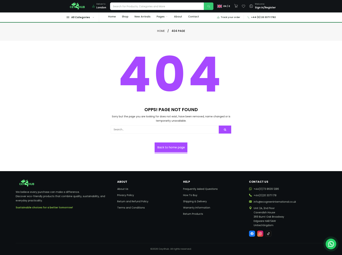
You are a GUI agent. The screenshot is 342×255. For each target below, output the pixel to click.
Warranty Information (196, 207)
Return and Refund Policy (132, 201)
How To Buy (190, 195)
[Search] (208, 6)
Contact (193, 16)
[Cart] (236, 6)
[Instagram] (260, 234)
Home (112, 16)
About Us (122, 189)
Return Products (193, 214)
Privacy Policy (125, 195)
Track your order (230, 17)
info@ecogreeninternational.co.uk (275, 202)
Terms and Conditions (131, 207)
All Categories (80, 17)
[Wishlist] (243, 6)
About (178, 16)
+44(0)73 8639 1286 (266, 189)
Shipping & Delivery (195, 201)
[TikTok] (268, 234)
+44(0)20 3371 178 (265, 195)
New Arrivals (142, 16)
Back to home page (171, 147)
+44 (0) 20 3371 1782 (263, 17)
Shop (125, 16)
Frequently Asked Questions (200, 189)
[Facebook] (252, 234)
